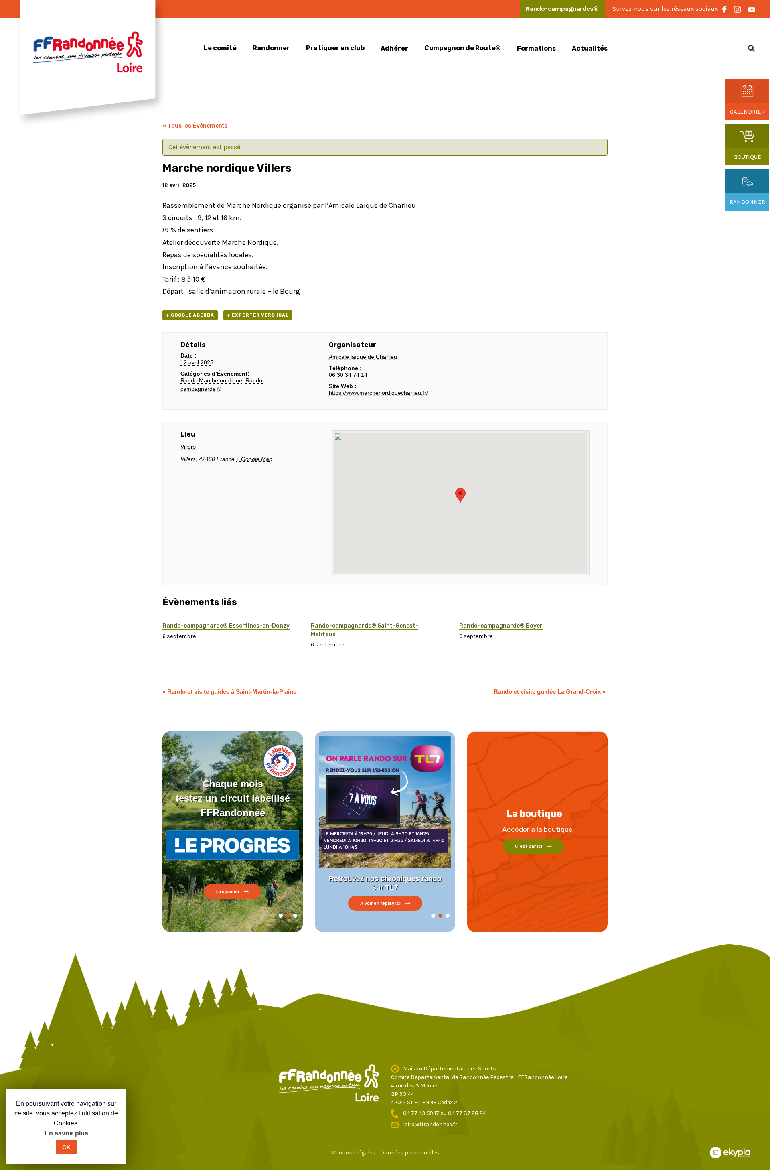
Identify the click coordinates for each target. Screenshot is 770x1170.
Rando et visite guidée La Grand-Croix (550, 691)
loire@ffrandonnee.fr (430, 1124)
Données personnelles (409, 1152)
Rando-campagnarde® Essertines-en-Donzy (226, 625)
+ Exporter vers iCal (258, 315)
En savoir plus (66, 1133)
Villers (188, 446)
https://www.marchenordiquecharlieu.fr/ (378, 393)
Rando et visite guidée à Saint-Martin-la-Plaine (229, 691)
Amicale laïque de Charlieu (363, 356)
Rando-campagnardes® (562, 8)
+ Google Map (254, 459)
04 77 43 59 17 (421, 1113)
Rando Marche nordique (211, 380)
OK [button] (66, 1147)
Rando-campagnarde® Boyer (501, 625)
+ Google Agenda (190, 315)
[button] (281, 916)
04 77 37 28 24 (467, 1113)
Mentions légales (353, 1152)
